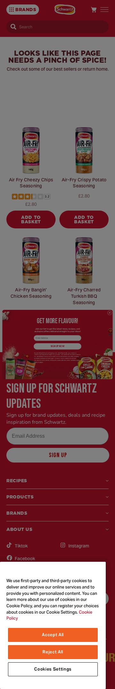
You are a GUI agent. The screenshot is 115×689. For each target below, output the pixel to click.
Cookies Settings (53, 669)
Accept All (53, 634)
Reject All (52, 652)
